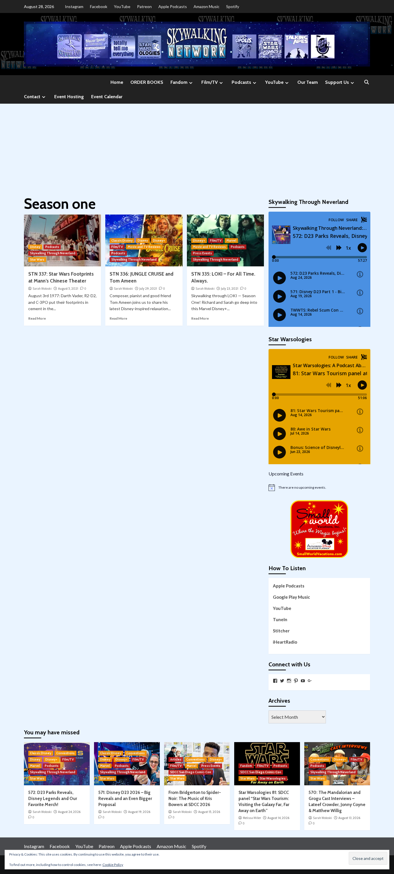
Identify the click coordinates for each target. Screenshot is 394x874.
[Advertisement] (197, 147)
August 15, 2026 (209, 812)
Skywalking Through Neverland (52, 253)
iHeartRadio (285, 641)
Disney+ (159, 240)
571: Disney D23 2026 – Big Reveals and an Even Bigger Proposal (125, 798)
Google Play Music (291, 597)
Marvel (231, 240)
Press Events (202, 253)
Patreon (144, 6)
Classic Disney (122, 240)
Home (116, 82)
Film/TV (209, 82)
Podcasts (241, 82)
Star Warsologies (273, 778)
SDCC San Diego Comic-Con (190, 772)
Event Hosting (69, 96)
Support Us (337, 82)
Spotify (232, 6)
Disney (35, 247)
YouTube (122, 6)
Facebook (98, 6)
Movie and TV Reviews (144, 247)
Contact (32, 96)
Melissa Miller (252, 818)
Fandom (178, 82)
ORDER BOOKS (146, 82)
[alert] (319, 487)
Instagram (74, 6)
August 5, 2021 (68, 289)
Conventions (65, 753)
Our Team (307, 82)
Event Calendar (106, 96)
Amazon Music (206, 6)
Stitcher (281, 630)
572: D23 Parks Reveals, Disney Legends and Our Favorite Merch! (52, 798)
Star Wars (37, 259)
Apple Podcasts (172, 6)
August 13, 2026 (349, 818)
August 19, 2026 (139, 812)
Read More (37, 318)
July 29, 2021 (148, 289)
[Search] (366, 82)
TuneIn (280, 619)
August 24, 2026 (69, 812)
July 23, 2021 (229, 289)
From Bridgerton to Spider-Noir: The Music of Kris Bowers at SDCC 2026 (194, 798)
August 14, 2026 (278, 818)
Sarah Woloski (42, 289)
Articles (175, 759)
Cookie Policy (112, 864)
